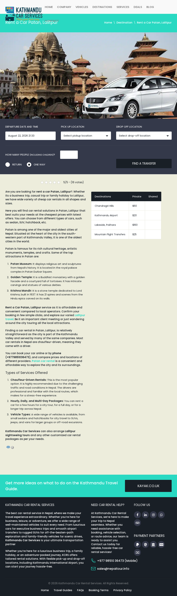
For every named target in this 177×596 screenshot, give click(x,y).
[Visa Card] (161, 544)
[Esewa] (145, 544)
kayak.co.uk (148, 485)
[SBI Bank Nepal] (153, 544)
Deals (138, 7)
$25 (134, 234)
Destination (124, 22)
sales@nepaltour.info (113, 569)
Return (17, 164)
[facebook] (137, 515)
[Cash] (137, 552)
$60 (134, 206)
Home (49, 7)
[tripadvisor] (137, 523)
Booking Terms (99, 590)
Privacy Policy (122, 590)
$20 (134, 215)
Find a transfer (144, 163)
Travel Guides (63, 590)
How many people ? (30, 154)
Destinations (102, 7)
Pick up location (72, 126)
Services (123, 7)
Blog (150, 7)
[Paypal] (137, 544)
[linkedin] (145, 515)
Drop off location (129, 126)
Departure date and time (21, 126)
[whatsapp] (161, 515)
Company (64, 7)
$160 (135, 225)
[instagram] (153, 515)
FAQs (80, 590)
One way (39, 164)
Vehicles (82, 7)
